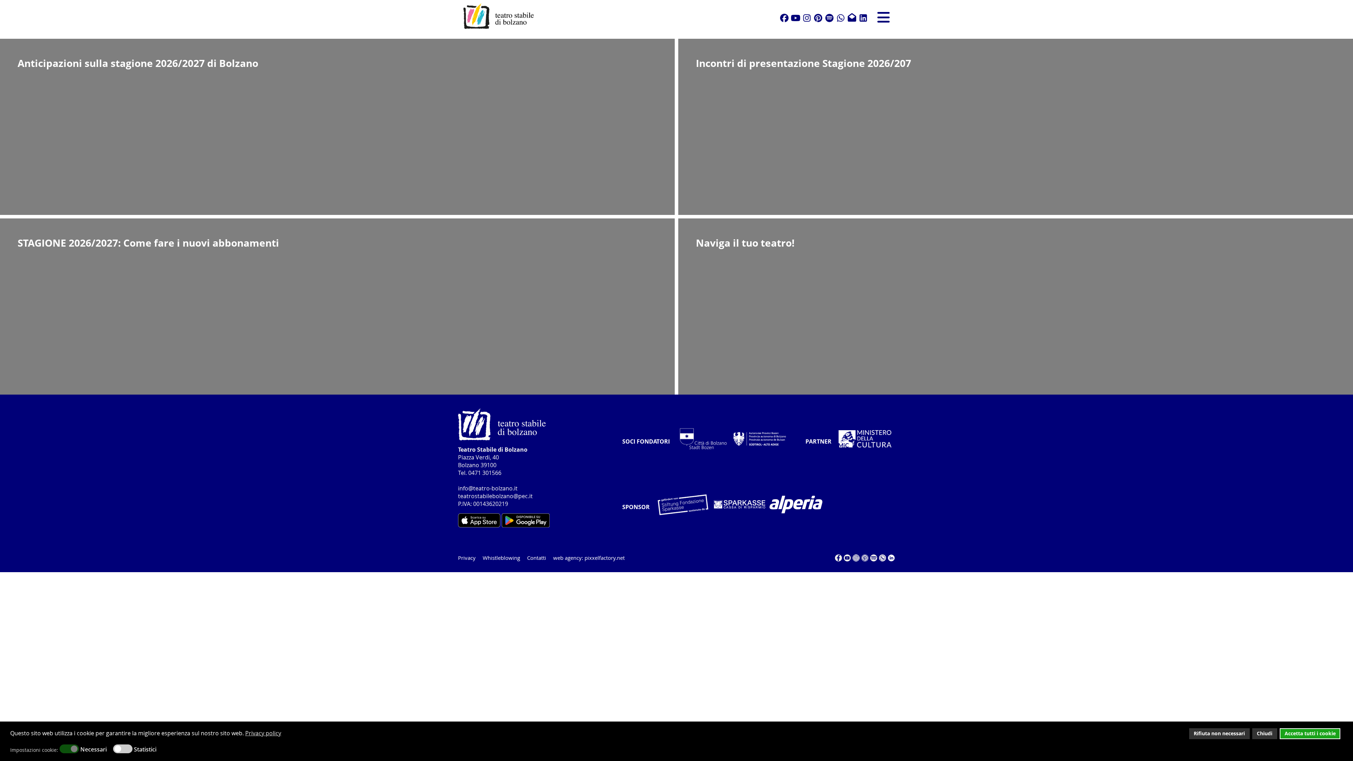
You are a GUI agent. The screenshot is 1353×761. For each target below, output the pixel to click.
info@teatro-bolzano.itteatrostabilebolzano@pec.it (495, 492)
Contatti (536, 557)
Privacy (467, 557)
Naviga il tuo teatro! (745, 242)
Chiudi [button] (1264, 733)
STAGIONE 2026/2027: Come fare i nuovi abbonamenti (148, 242)
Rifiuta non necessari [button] (1219, 733)
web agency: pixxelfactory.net (589, 557)
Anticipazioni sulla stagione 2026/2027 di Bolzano (138, 63)
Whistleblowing (501, 557)
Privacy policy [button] (263, 733)
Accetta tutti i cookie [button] (1310, 733)
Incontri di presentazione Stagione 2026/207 (803, 63)
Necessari (93, 749)
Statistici (145, 749)
